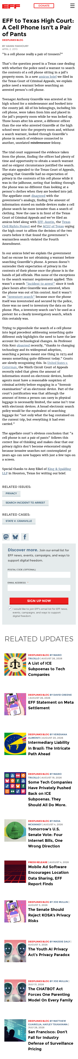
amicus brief (48, 76)
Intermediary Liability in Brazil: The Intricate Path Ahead (49, 748)
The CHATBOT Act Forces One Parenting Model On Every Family (50, 994)
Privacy (11, 493)
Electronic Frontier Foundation (12, 6)
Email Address (17, 582)
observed (23, 345)
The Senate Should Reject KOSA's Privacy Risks (49, 915)
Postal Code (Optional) (22, 569)
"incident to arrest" (40, 283)
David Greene (62, 694)
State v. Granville (19, 521)
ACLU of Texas (53, 226)
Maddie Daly (61, 941)
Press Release (38, 862)
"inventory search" (21, 297)
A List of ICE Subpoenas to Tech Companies (46, 669)
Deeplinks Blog (38, 655)
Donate (44, 5)
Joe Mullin (60, 902)
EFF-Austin (46, 222)
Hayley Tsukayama (55, 1024)
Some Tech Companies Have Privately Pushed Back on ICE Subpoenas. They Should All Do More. (50, 793)
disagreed (38, 196)
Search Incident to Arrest (25, 502)
